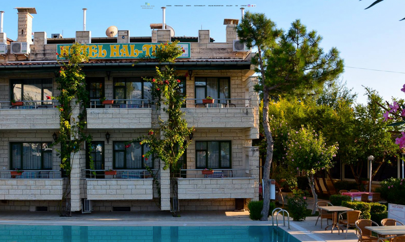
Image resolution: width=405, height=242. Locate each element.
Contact (244, 6)
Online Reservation (215, 6)
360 (236, 6)
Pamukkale (179, 6)
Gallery (229, 6)
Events (188, 6)
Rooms (169, 6)
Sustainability (199, 6)
